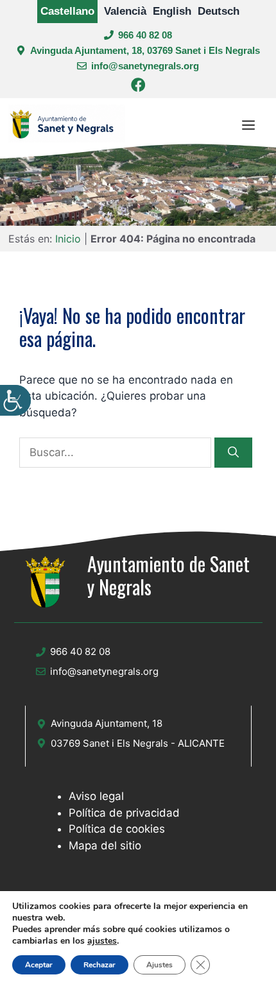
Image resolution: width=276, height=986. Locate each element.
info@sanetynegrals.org (145, 65)
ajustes (102, 941)
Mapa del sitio (105, 845)
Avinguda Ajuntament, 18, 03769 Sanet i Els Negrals (145, 50)
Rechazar (99, 965)
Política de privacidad (124, 812)
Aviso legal (96, 796)
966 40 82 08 (145, 35)
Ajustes (159, 965)
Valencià (125, 11)
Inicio (68, 238)
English (172, 11)
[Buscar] (233, 453)
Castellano (67, 11)
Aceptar (39, 965)
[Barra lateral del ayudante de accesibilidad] (15, 400)
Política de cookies (117, 828)
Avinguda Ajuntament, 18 (106, 723)
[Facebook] (138, 87)
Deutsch (218, 11)
